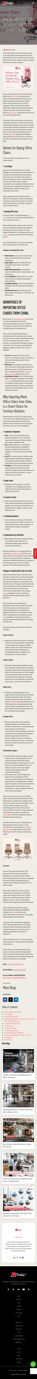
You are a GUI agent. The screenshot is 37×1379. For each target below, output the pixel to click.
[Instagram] (20, 1258)
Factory (19, 1349)
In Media (19, 1306)
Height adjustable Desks (19, 1339)
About (19, 1296)
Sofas (19, 1332)
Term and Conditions (23, 1370)
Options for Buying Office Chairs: (13, 1012)
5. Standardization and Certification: (14, 1033)
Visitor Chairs (19, 1329)
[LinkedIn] (18, 1289)
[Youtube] (23, 1258)
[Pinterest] (28, 1289)
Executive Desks (19, 1336)
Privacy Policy (12, 1370)
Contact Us (19, 1309)
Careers (19, 1352)
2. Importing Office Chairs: (11, 1016)
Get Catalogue (18, 1313)
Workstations (19, 1342)
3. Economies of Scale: (10, 1028)
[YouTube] (23, 1289)
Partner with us (19, 1359)
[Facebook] (17, 1258)
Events (18, 1303)
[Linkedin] (14, 1258)
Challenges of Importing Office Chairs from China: (17, 1035)
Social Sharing (8, 1037)
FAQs (19, 1316)
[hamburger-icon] (33, 3)
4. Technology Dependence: (11, 1030)
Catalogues (19, 1299)
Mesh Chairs (19, 1322)
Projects (19, 1362)
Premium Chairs (19, 1326)
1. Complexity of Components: (12, 1023)
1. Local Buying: (8, 1014)
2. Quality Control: (9, 1026)
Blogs (19, 1355)
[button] (5, 999)
